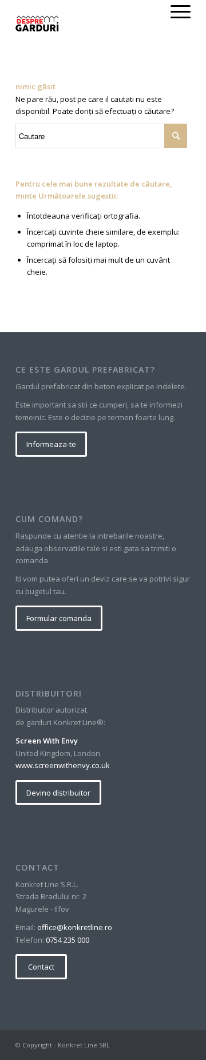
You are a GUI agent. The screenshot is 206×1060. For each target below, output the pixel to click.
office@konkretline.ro (74, 927)
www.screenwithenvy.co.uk (62, 765)
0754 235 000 (67, 940)
